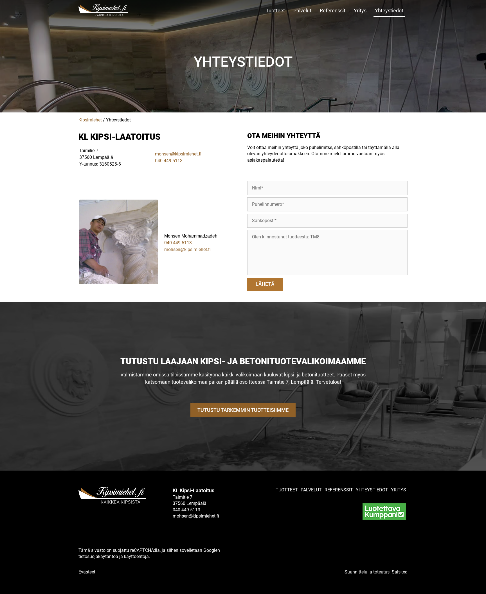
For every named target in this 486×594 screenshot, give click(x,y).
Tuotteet (275, 10)
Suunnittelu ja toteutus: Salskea (376, 572)
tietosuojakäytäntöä (98, 556)
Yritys (360, 10)
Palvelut (302, 10)
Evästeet (86, 572)
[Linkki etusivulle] (116, 10)
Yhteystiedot (389, 10)
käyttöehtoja (136, 556)
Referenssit (332, 10)
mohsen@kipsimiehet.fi (178, 154)
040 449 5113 (169, 160)
